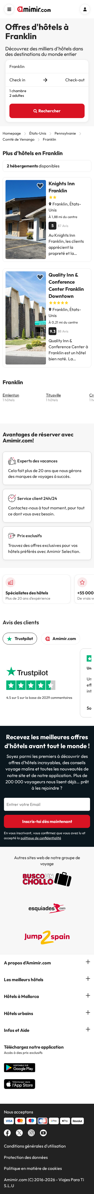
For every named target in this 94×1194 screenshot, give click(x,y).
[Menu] (9, 9)
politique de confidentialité (41, 838)
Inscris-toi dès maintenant (47, 821)
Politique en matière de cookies (33, 1168)
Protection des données (26, 1157)
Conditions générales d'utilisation (35, 1146)
